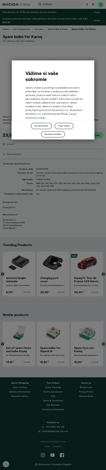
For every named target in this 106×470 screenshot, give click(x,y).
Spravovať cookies (53, 134)
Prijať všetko (64, 126)
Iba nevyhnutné (41, 126)
